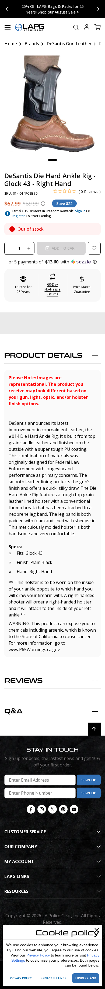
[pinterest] (63, 809)
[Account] (86, 27)
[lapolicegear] (29, 27)
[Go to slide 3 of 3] (97, 9)
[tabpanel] (52, 104)
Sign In (80, 211)
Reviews (23, 681)
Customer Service (25, 832)
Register (18, 216)
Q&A (13, 711)
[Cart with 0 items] (97, 27)
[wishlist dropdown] (94, 248)
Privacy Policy (38, 955)
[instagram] (41, 809)
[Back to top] (94, 729)
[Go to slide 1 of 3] (7, 9)
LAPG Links (16, 876)
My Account (19, 861)
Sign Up (88, 779)
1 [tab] (52, 160)
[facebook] (31, 809)
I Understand (85, 978)
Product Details (43, 356)
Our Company (20, 847)
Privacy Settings (53, 978)
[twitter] (52, 809)
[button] (52, 262)
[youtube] (74, 809)
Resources (16, 891)
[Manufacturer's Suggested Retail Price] (43, 203)
